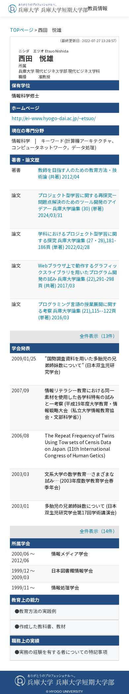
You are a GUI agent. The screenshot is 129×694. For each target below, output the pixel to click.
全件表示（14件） (98, 531)
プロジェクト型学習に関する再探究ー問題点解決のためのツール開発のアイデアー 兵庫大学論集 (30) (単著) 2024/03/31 (77, 205)
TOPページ (21, 30)
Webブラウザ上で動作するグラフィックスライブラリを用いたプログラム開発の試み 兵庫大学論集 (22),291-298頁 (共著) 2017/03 (77, 275)
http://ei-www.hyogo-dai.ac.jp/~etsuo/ (54, 118)
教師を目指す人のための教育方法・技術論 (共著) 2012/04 (77, 173)
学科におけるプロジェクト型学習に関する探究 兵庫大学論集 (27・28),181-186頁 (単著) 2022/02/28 (77, 240)
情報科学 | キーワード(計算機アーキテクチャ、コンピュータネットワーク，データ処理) (64, 144)
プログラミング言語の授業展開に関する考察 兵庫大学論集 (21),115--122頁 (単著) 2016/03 (77, 311)
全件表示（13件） (98, 336)
